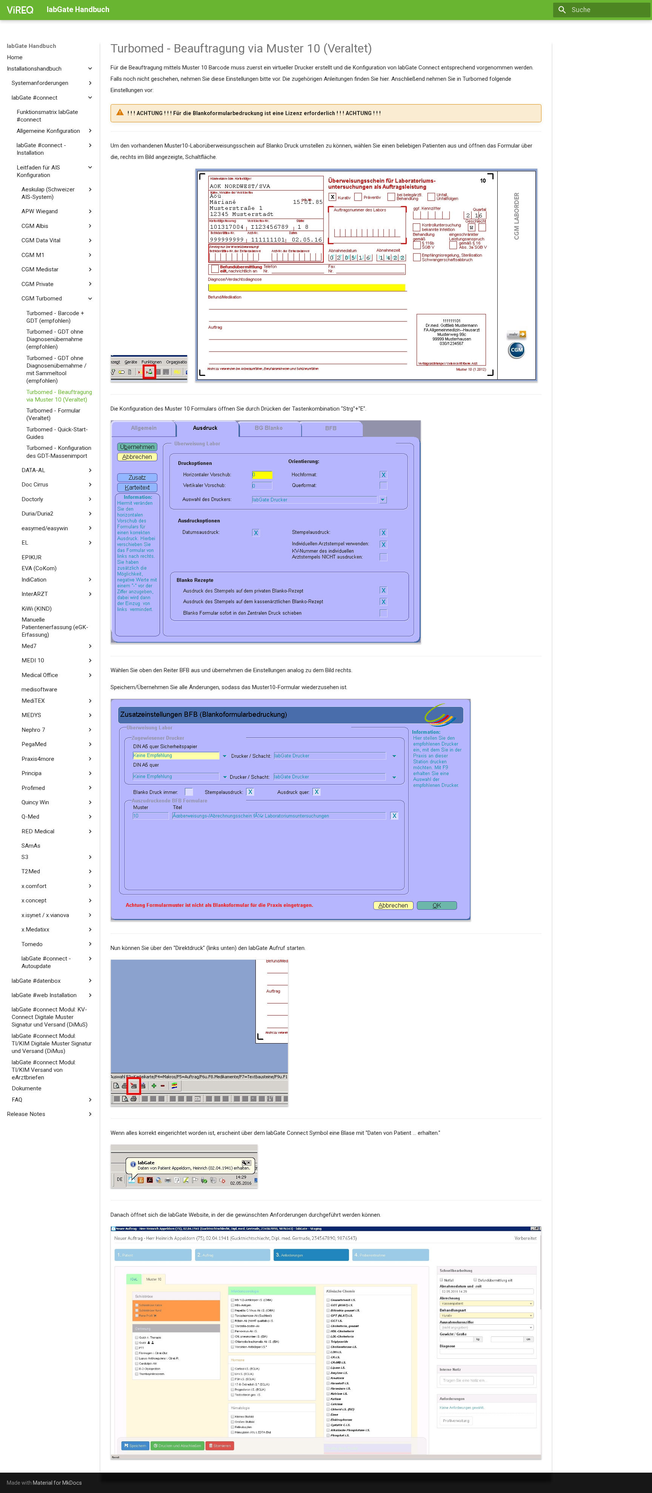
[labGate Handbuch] (20, 10)
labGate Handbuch (31, 46)
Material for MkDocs (57, 1483)
